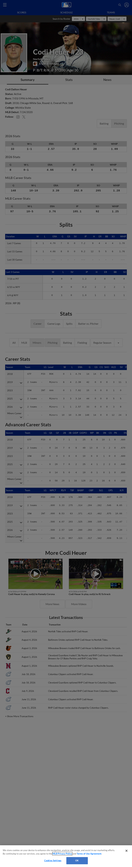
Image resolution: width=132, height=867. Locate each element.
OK (77, 860)
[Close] (126, 851)
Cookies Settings (52, 860)
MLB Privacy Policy (62, 853)
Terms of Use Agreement (89, 853)
